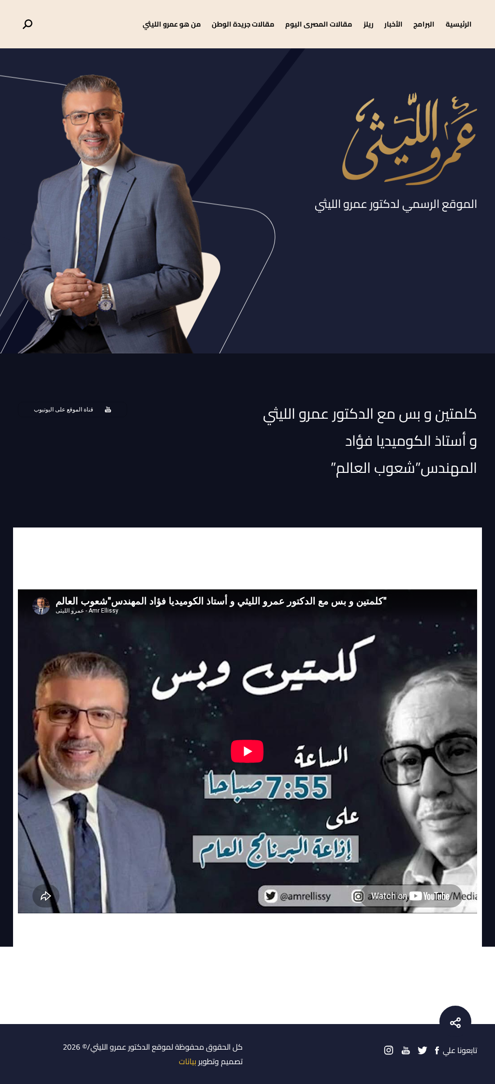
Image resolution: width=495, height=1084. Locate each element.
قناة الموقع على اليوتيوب (63, 409)
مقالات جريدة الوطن (243, 23)
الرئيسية (459, 23)
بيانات (187, 1061)
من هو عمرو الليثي (172, 23)
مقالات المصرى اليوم (318, 23)
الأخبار (393, 23)
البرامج (424, 23)
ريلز (369, 23)
